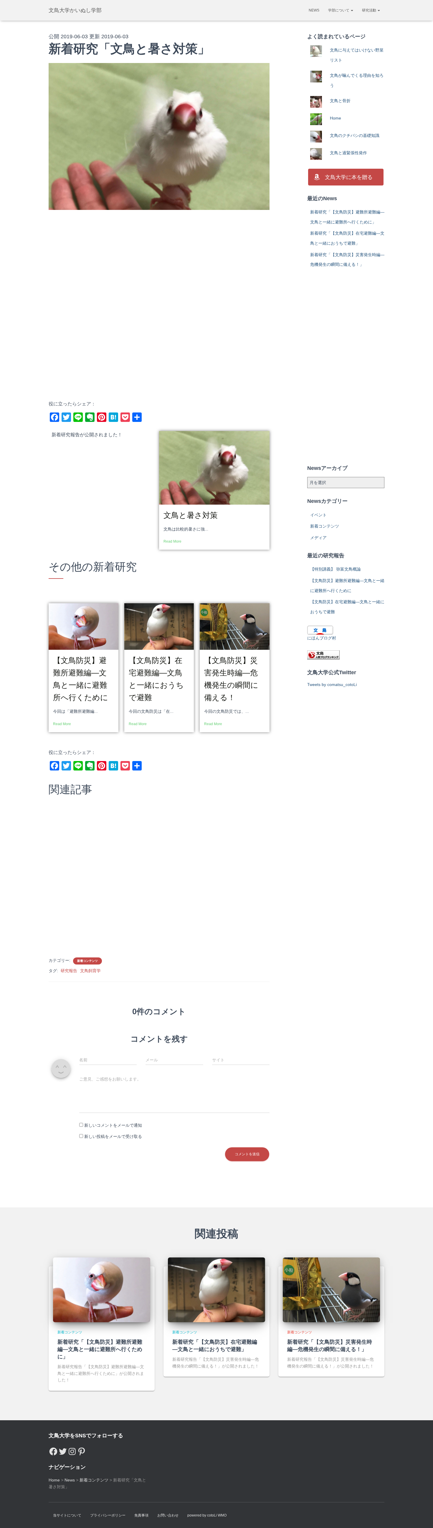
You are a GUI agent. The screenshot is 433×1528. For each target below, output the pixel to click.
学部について (339, 10)
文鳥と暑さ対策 (190, 515)
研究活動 (369, 10)
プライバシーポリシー (107, 1515)
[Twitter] (62, 1450)
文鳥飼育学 (90, 970)
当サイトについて (67, 1515)
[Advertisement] (159, 263)
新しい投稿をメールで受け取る (113, 1136)
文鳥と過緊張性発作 (348, 152)
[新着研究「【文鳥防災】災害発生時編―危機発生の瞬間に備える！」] (331, 1289)
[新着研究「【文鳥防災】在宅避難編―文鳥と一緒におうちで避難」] (216, 1289)
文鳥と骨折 (340, 100)
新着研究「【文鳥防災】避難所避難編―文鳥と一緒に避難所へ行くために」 (99, 1349)
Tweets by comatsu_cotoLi (332, 684)
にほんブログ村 (321, 638)
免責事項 (141, 1515)
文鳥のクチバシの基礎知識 (354, 135)
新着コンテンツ (87, 960)
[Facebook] (53, 1450)
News (314, 10)
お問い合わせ (168, 1515)
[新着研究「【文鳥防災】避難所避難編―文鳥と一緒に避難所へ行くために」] (101, 1289)
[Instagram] (72, 1450)
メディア (318, 537)
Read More (172, 541)
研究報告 (69, 970)
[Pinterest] (81, 1450)
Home (335, 118)
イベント (318, 515)
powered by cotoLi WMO (207, 1515)
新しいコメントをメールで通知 (113, 1125)
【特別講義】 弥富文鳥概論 (335, 569)
